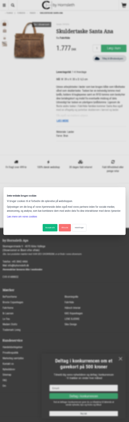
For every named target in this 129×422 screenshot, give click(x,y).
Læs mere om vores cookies (22, 216)
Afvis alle (64, 228)
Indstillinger (79, 228)
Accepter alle (50, 228)
